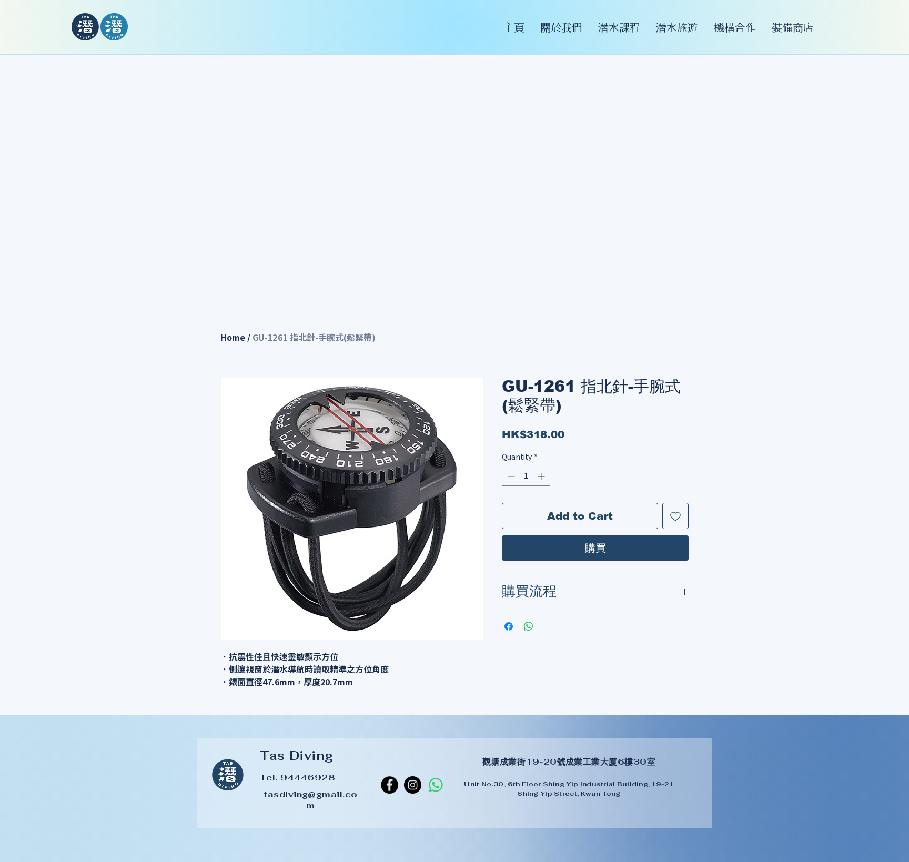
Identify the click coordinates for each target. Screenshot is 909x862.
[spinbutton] (526, 476)
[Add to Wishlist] (675, 516)
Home (232, 337)
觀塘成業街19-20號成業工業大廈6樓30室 (569, 761)
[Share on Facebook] (508, 626)
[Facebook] (389, 785)
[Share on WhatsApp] (528, 626)
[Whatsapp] (436, 785)
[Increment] (542, 476)
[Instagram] (412, 785)
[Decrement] (510, 476)
